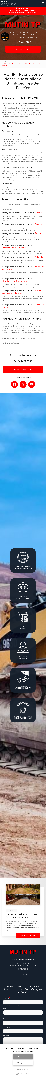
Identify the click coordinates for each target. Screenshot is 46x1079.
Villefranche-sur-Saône (14, 248)
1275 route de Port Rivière (22, 12)
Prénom (6, 998)
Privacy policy (24, 1074)
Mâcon (38, 213)
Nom (5, 1008)
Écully (38, 234)
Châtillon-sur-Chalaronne (15, 281)
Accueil (4, 62)
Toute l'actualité (28, 936)
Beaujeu (39, 224)
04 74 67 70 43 (23, 8)
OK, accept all (24, 1056)
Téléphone (6, 1027)
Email (5, 1019)
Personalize (24, 1069)
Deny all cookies (23, 1063)
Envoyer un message (23, 369)
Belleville (39, 257)
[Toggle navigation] (43, 3)
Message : (6, 1035)
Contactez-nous (23, 49)
